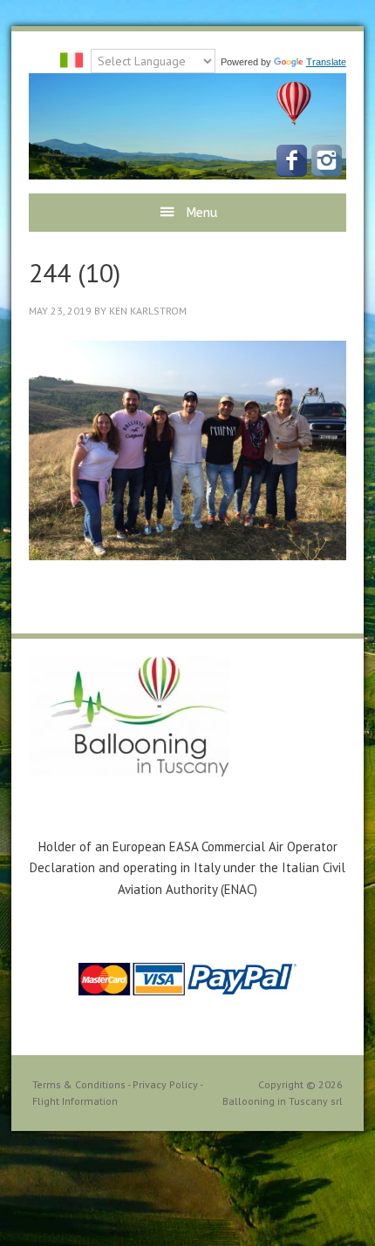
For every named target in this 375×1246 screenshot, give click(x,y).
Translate (326, 62)
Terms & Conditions (79, 1084)
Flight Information (75, 1100)
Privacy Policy (165, 1084)
